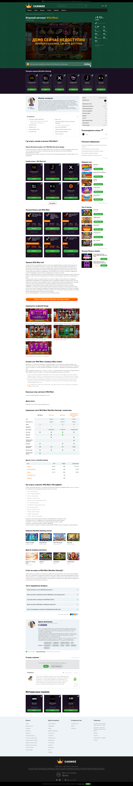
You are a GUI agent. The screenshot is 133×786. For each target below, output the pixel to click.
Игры (35, 10)
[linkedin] (39, 625)
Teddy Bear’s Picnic (31, 475)
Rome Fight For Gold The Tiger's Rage (74, 415)
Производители (52, 723)
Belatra (68, 563)
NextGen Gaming (29, 544)
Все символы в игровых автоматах (90, 153)
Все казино (52, 203)
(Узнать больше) (81, 783)
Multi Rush (95, 164)
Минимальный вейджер (32, 243)
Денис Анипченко (32, 108)
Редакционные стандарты (100, 737)
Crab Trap (51, 415)
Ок (88, 783)
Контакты (96, 735)
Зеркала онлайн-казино (31, 742)
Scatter (29, 384)
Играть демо (46, 539)
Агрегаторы (51, 733)
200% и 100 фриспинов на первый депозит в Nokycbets (99, 262)
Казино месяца (52, 738)
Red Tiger (95, 196)
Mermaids (62, 415)
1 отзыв (97, 19)
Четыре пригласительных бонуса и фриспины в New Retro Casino (100, 255)
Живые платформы (52, 730)
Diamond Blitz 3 (96, 195)
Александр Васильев (40, 651)
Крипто (50, 728)
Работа (72, 726)
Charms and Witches (31, 469)
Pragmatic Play (96, 173)
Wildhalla (95, 179)
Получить (34, 228)
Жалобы (56, 10)
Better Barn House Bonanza (99, 172)
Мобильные (51, 747)
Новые (27, 723)
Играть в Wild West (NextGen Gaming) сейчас (51, 299)
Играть (32, 89)
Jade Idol (29, 466)
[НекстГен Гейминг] (105, 101)
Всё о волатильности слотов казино (90, 149)
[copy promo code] (34, 86)
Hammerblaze (96, 225)
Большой (47, 221)
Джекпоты (28, 730)
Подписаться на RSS (71, 780)
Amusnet (55, 563)
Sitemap (96, 740)
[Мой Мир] (73, 614)
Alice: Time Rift (96, 240)
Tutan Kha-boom (97, 232)
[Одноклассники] (75, 614)
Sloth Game (95, 209)
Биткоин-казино (30, 747)
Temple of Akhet (96, 217)
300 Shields (29, 478)
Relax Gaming (29, 564)
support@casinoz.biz (87, 1)
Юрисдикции (51, 740)
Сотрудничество (75, 723)
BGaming (95, 166)
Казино (29, 10)
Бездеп (65, 243)
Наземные (50, 735)
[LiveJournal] (71, 614)
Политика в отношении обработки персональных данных (100, 729)
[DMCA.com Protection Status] (65, 776)
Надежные (28, 733)
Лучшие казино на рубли (31, 740)
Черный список (29, 726)
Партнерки (73, 728)
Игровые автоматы (30, 735)
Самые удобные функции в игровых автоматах (92, 151)
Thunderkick (95, 218)
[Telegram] (76, 614)
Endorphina (95, 211)
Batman (28, 472)
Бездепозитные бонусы (31, 745)
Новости (63, 10)
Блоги (49, 749)
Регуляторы (51, 742)
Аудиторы (50, 745)
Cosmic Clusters (96, 187)
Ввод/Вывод (51, 726)
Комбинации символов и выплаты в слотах (92, 155)
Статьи (49, 10)
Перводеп (28, 221)
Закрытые (28, 728)
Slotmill (95, 181)
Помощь (96, 733)
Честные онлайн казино (31, 738)
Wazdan (41, 563)
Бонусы (42, 10)
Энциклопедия (29, 749)
